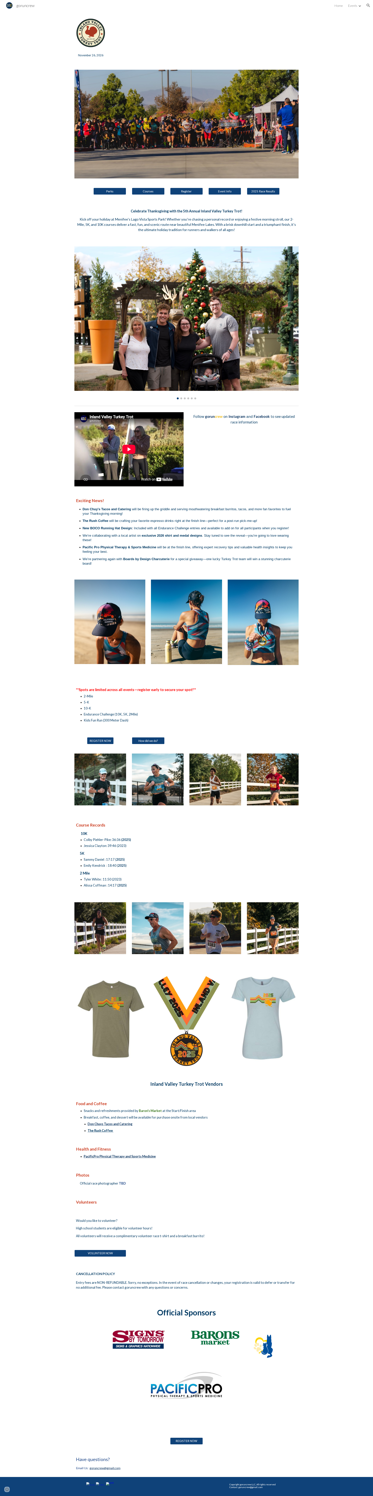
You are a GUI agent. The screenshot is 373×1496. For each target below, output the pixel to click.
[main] (90, 55)
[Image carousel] (186, 322)
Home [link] (338, 5)
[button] (368, 5)
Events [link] (352, 5)
